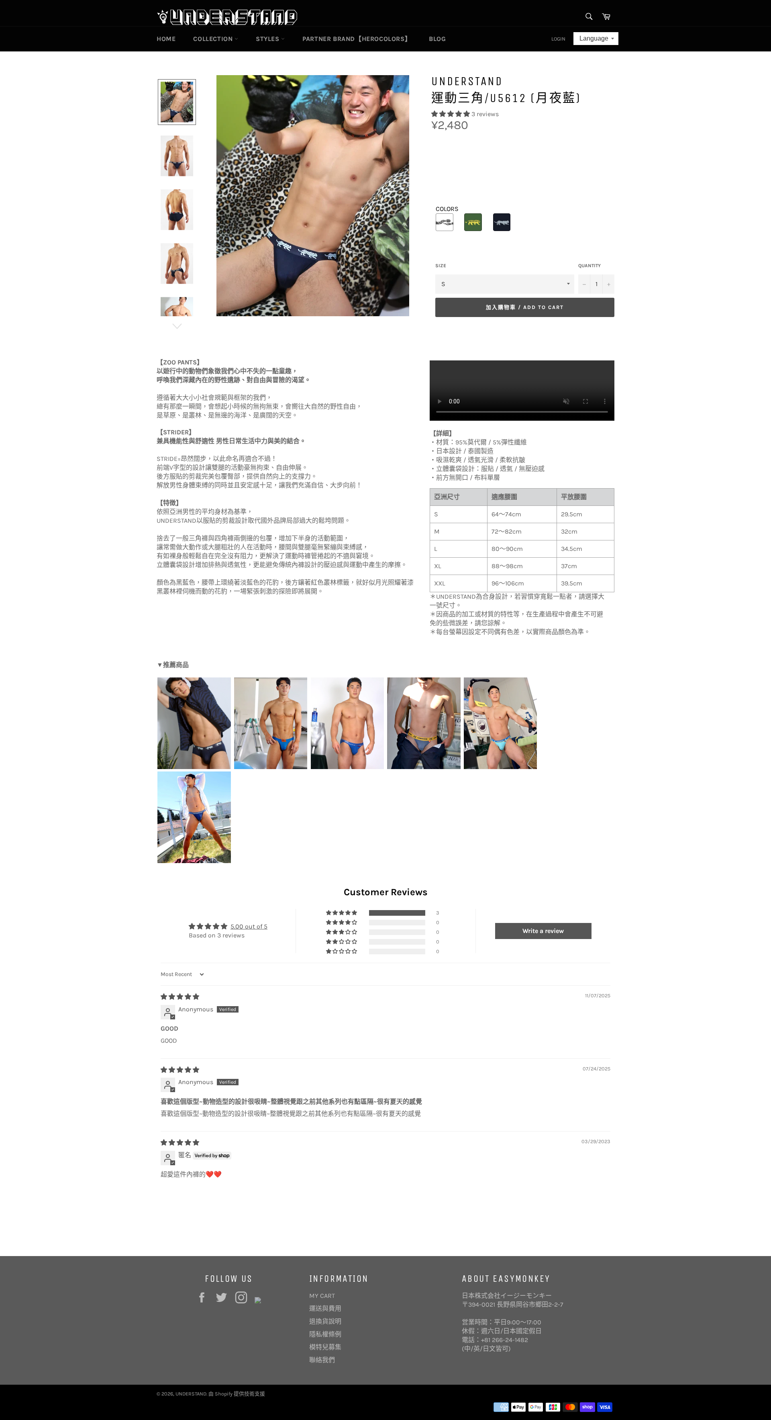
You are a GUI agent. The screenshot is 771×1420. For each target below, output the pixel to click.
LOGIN (558, 39)
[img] (180, 997)
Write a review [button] (543, 931)
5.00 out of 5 (248, 926)
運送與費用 (325, 1308)
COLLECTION (214, 39)
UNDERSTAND (190, 1394)
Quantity (589, 265)
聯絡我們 (322, 1360)
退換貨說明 (325, 1321)
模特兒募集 (325, 1347)
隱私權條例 (325, 1334)
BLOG (437, 39)
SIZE (440, 265)
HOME (166, 39)
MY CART (322, 1295)
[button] (451, 114)
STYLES (268, 39)
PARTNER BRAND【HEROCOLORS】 (356, 39)
